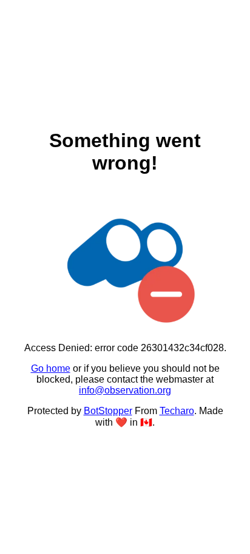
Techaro (177, 411)
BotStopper (108, 411)
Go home (50, 368)
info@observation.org (125, 390)
